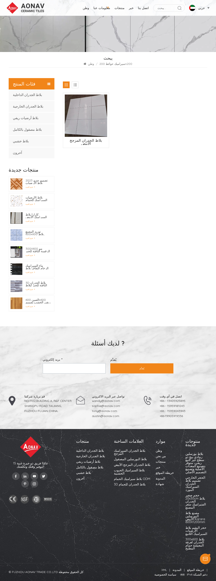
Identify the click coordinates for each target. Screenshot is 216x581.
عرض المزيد (30, 187)
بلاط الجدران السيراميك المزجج (129, 452)
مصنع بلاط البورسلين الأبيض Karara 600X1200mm (195, 518)
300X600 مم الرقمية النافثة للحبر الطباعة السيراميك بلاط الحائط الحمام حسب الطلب (38, 249)
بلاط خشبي (21, 141)
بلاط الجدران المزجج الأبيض (132, 465)
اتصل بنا (143, 7)
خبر (131, 7)
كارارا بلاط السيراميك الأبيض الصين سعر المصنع (37, 215)
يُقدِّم (142, 368)
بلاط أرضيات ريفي (25, 118)
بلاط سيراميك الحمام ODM (132, 479)
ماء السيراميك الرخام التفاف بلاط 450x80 (37, 266)
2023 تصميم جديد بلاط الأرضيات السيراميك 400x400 (37, 181)
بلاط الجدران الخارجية (28, 106)
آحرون (17, 153)
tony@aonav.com (104, 411)
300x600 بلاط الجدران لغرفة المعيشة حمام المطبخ (194, 544)
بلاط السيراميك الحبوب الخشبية (129, 472)
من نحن (161, 456)
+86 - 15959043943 (172, 411)
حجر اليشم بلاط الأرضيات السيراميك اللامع (196, 531)
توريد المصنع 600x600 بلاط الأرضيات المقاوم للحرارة (36, 232)
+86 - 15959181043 (172, 406)
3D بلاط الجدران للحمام (130, 484)
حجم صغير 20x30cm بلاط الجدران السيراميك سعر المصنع (195, 501)
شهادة (160, 484)
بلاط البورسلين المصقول (130, 459)
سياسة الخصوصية (165, 574)
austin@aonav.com (105, 416)
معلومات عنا (101, 7)
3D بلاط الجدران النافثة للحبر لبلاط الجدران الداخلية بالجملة (36, 284)
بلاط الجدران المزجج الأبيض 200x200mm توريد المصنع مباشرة (86, 142)
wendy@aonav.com (106, 401)
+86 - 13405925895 (172, 401)
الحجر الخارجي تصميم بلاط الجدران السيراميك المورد (195, 484)
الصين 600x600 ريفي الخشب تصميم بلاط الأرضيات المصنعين (38, 301)
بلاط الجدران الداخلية (27, 95)
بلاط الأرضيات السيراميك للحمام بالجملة (36, 198)
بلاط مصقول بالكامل (27, 129)
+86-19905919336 (171, 416)
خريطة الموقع (165, 473)
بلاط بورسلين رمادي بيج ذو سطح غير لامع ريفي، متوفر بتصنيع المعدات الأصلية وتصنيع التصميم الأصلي (195, 463)
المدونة (160, 478)
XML (164, 570)
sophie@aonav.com (106, 406)
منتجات (119, 7)
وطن (86, 7)
